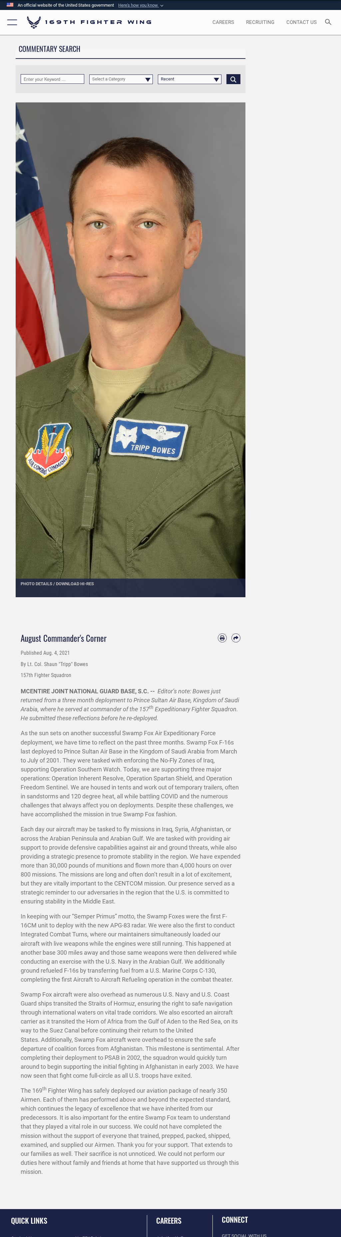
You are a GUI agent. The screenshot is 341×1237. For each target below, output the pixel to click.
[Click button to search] (233, 79)
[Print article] (222, 637)
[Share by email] (235, 637)
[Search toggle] (329, 22)
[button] (141, 5)
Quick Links (29, 1220)
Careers (168, 1220)
